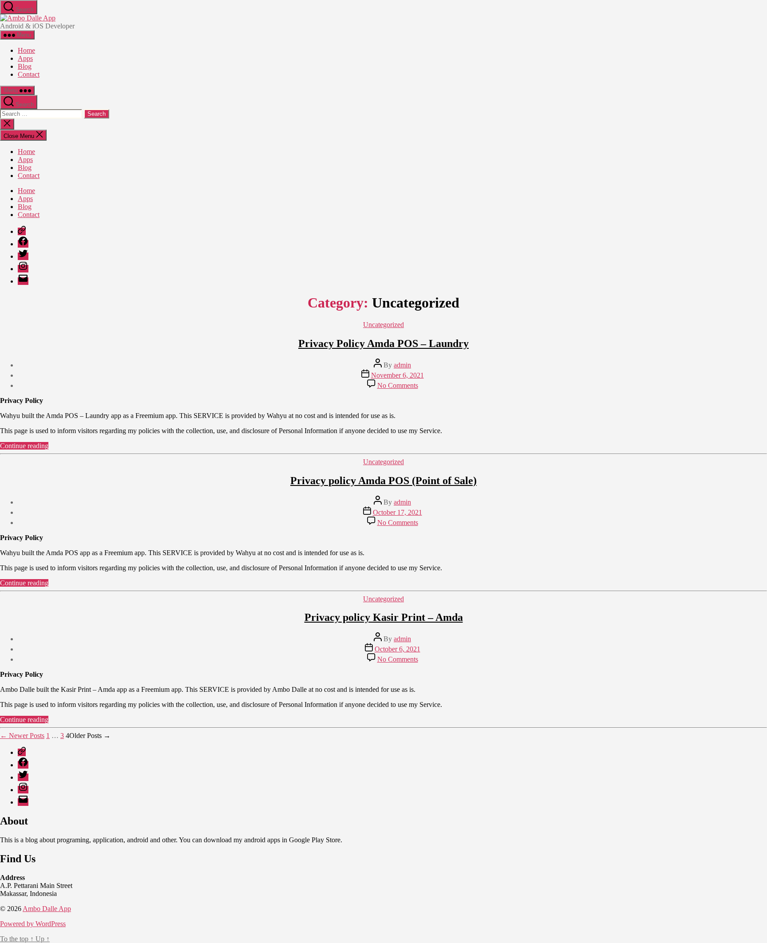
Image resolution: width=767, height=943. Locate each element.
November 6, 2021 (397, 375)
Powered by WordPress (33, 923)
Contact (29, 74)
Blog (25, 66)
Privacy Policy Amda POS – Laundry (383, 343)
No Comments (397, 385)
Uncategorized (383, 324)
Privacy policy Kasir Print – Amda (383, 617)
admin (402, 365)
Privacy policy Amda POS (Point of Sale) (383, 480)
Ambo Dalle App (47, 908)
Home (26, 50)
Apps (25, 58)
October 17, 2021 (397, 512)
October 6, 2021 (397, 649)
